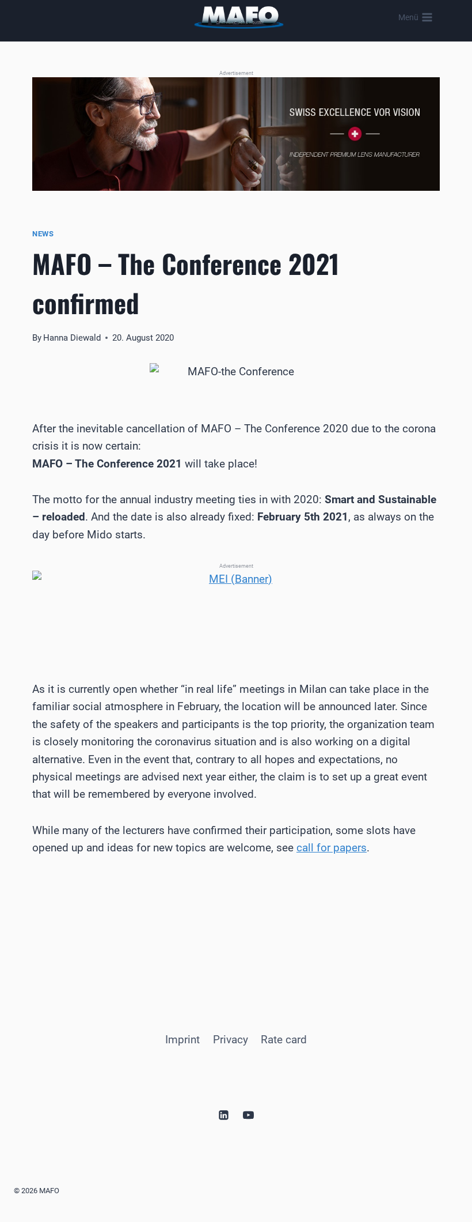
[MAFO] (239, 18)
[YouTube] (249, 1115)
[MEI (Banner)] (236, 608)
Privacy (230, 1039)
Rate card (284, 1039)
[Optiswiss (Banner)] (236, 134)
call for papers (331, 847)
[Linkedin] (223, 1115)
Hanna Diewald (72, 338)
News (43, 233)
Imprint (182, 1039)
